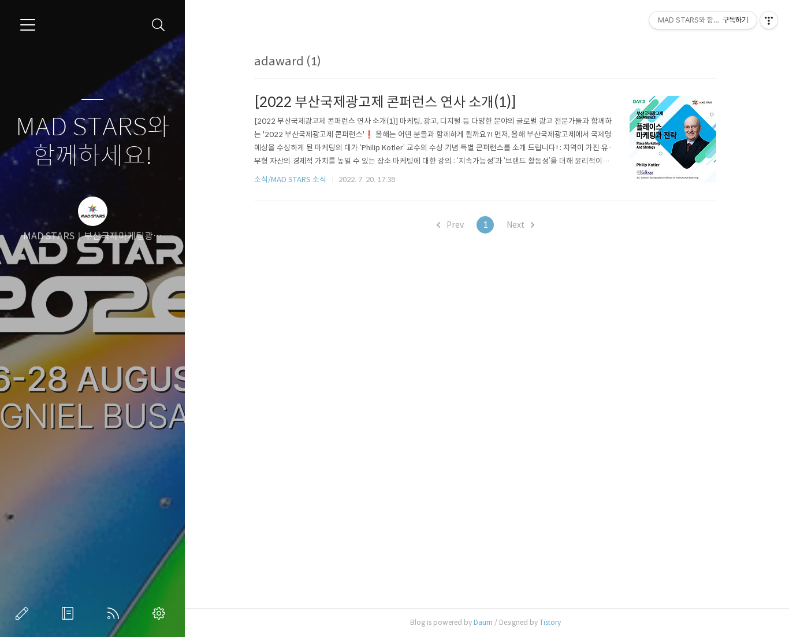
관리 (161, 613)
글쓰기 (24, 613)
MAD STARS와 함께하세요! (93, 142)
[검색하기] (158, 25)
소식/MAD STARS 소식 (290, 179)
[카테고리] (27, 24)
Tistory (550, 622)
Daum (483, 622)
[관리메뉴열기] (768, 20)
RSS (115, 613)
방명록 (70, 613)
